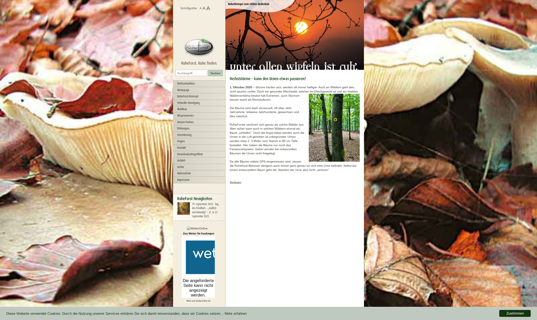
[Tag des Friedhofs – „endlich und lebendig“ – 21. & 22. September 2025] (183, 214)
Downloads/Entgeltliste (190, 154)
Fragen (181, 141)
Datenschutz (184, 173)
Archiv (180, 167)
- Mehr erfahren (234, 314)
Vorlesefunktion (186, 83)
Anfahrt (181, 160)
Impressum (183, 180)
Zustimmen (515, 313)
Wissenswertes (185, 115)
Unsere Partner (185, 122)
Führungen (183, 128)
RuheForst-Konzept (187, 96)
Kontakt (181, 148)
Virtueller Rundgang (188, 103)
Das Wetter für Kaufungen (198, 233)
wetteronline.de (203, 301)
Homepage (183, 90)
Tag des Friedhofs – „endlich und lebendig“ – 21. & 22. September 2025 (205, 210)
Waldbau (182, 109)
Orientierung (184, 135)
